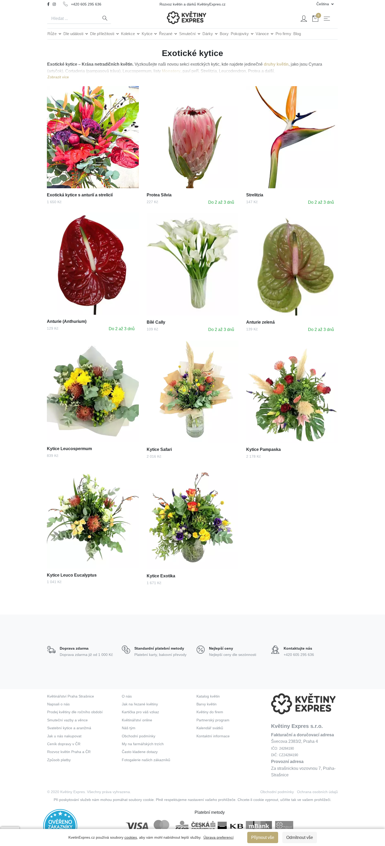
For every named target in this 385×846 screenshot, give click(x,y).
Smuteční (188, 33)
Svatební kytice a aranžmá (69, 728)
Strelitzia (254, 195)
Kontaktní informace (213, 736)
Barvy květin (206, 704)
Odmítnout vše (299, 837)
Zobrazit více (58, 77)
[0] (315, 19)
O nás (127, 696)
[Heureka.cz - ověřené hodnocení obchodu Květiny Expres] (60, 825)
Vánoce (263, 33)
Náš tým (128, 728)
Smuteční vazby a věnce (67, 720)
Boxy (224, 33)
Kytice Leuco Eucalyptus (72, 575)
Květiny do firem (209, 712)
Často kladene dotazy (140, 752)
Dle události (73, 33)
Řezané (166, 33)
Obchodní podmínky (138, 736)
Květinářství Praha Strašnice (70, 696)
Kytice (147, 33)
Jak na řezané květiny (140, 704)
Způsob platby (59, 760)
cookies (130, 837)
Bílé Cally (156, 322)
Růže (52, 33)
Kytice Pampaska (263, 449)
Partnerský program (212, 720)
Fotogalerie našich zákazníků (146, 760)
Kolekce (128, 33)
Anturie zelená (260, 322)
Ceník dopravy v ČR (63, 744)
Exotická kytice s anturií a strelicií (80, 195)
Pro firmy (283, 33)
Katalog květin (208, 696)
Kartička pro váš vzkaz (140, 712)
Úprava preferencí (219, 837)
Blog (297, 33)
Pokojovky (240, 33)
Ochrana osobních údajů (317, 792)
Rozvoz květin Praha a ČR (69, 752)
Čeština (323, 4)
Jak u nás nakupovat (64, 736)
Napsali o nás (58, 704)
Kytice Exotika (161, 576)
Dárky (208, 33)
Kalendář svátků (209, 728)
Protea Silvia (159, 195)
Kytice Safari (159, 449)
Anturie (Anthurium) (66, 321)
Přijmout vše (262, 837)
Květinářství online (137, 720)
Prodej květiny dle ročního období (75, 712)
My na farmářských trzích (143, 744)
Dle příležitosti (102, 33)
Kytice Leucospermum (69, 448)
